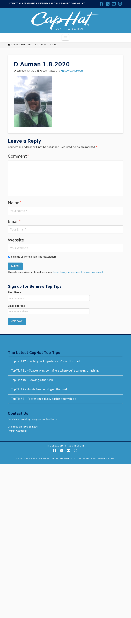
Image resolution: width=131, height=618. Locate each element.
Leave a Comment (74, 70)
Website (16, 239)
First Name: (15, 292)
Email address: (16, 305)
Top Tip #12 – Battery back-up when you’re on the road (45, 361)
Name (14, 202)
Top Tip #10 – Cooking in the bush (32, 380)
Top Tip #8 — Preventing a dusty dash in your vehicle (43, 398)
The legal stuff (57, 446)
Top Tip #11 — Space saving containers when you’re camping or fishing (55, 370)
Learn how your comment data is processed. (78, 272)
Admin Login (76, 446)
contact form (49, 419)
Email (14, 221)
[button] (65, 37)
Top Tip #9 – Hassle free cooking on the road (39, 389)
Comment (18, 155)
